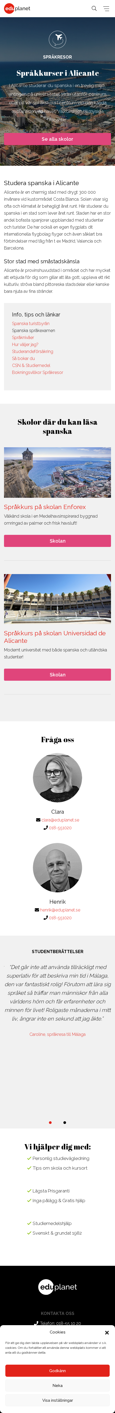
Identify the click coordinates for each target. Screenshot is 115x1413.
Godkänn (57, 1370)
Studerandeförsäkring (32, 351)
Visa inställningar (57, 1400)
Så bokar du (23, 358)
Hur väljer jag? (25, 344)
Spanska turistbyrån (30, 323)
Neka (57, 1385)
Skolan (58, 541)
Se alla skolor (57, 139)
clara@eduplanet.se (60, 820)
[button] (107, 1332)
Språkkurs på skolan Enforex (45, 506)
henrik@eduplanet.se (60, 910)
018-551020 (60, 827)
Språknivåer (23, 337)
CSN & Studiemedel (31, 365)
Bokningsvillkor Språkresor (37, 372)
